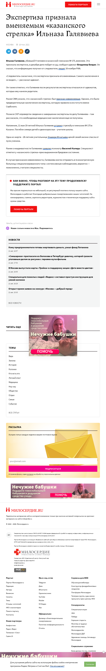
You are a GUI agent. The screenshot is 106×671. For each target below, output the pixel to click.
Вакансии (10, 593)
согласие (30, 474)
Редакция (10, 586)
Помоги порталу (78, 4)
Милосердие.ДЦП (78, 634)
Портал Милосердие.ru (15, 582)
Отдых (11, 395)
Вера (11, 356)
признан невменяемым (68, 98)
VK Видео (42, 604)
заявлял (47, 148)
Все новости (15, 303)
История (12, 364)
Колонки (12, 369)
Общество (13, 390)
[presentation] (53, 461)
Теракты (9, 223)
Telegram (42, 582)
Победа (74, 616)
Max (40, 607)
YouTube (42, 597)
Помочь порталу (24, 209)
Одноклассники (45, 593)
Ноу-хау (12, 386)
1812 (73, 613)
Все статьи (14, 412)
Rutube (41, 600)
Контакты (10, 615)
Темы (8, 600)
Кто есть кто (14, 373)
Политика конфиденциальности (51, 624)
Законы (12, 360)
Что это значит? (57, 666)
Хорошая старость (78, 620)
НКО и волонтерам (13, 607)
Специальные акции (79, 609)
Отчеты (42, 628)
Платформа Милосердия (81, 592)
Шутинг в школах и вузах (23, 223)
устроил (58, 125)
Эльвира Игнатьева (58, 137)
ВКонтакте (43, 590)
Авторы (9, 590)
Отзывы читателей (13, 604)
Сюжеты (9, 597)
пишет (62, 68)
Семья (11, 399)
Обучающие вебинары (80, 582)
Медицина (13, 382)
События (13, 403)
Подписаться (53, 468)
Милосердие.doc (77, 630)
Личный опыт (15, 378)
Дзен (41, 586)
